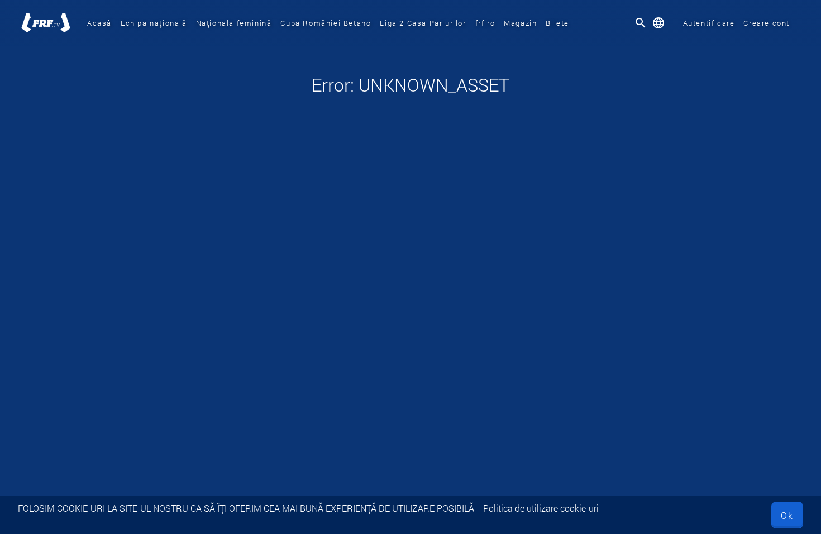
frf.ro (485, 22)
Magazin (520, 22)
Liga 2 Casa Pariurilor (423, 22)
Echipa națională (154, 22)
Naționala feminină (234, 22)
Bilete (557, 22)
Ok (787, 515)
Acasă (99, 22)
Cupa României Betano (325, 22)
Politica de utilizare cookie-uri (541, 508)
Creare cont (766, 22)
